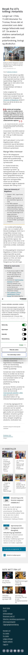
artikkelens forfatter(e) (12, 72)
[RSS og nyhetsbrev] (22, 650)
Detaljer (21, 345)
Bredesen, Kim (7, 435)
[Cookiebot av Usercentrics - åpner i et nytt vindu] (20, 299)
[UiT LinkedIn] (18, 650)
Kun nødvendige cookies (14, 354)
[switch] (24, 329)
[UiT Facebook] (4, 650)
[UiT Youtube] (15, 650)
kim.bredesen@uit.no (8, 436)
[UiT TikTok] (11, 650)
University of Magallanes (11, 100)
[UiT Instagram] (7, 650)
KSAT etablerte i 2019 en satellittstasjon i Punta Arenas (14, 294)
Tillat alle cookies (14, 349)
